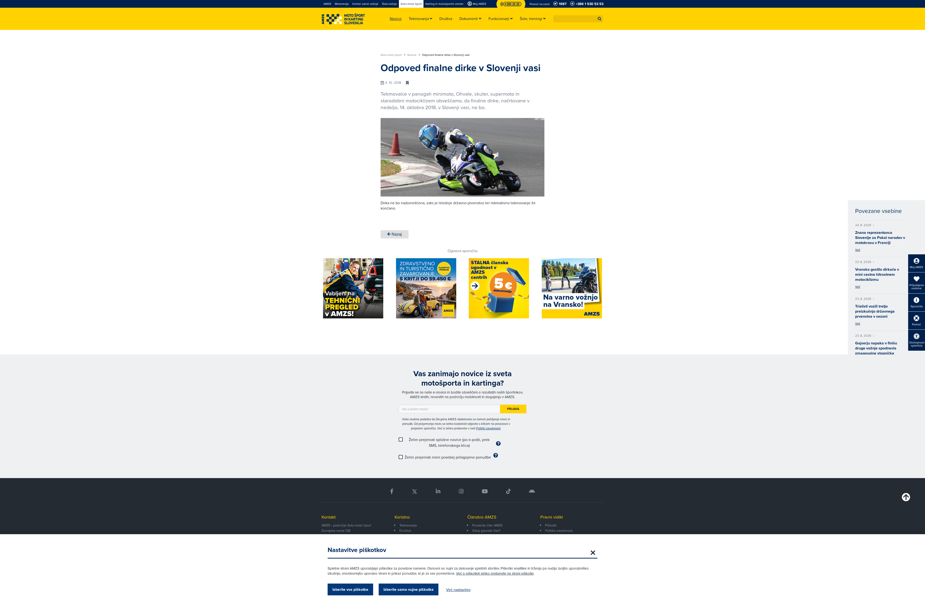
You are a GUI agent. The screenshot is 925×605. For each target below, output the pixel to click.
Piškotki (550, 525)
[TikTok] (508, 491)
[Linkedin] (438, 491)
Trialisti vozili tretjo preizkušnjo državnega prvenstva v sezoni (875, 311)
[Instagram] (461, 491)
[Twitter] (414, 491)
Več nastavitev (458, 589)
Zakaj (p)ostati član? (486, 530)
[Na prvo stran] (343, 19)
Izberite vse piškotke (350, 589)
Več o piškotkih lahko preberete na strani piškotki (495, 573)
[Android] (532, 491)
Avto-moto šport (392, 55)
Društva (405, 530)
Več (857, 250)
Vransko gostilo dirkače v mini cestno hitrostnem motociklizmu (877, 274)
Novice (412, 55)
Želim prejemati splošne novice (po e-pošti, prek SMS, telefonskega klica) (449, 442)
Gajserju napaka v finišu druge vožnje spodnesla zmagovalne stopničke (876, 348)
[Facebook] (392, 491)
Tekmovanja (408, 525)
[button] (599, 18)
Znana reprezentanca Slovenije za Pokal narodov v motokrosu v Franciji (880, 237)
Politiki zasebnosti (488, 428)
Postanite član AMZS (487, 525)
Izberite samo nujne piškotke (408, 589)
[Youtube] (484, 491)
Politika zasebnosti (559, 530)
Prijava (513, 409)
